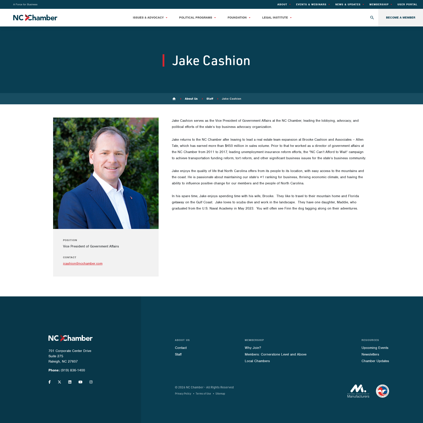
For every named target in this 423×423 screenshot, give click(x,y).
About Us (191, 98)
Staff (209, 98)
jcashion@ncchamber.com (82, 263)
